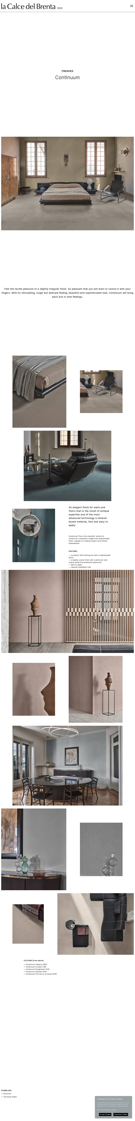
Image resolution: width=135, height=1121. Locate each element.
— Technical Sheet (9, 1097)
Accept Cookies (105, 1114)
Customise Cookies (120, 1114)
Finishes (67, 71)
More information (111, 1109)
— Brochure (6, 1094)
